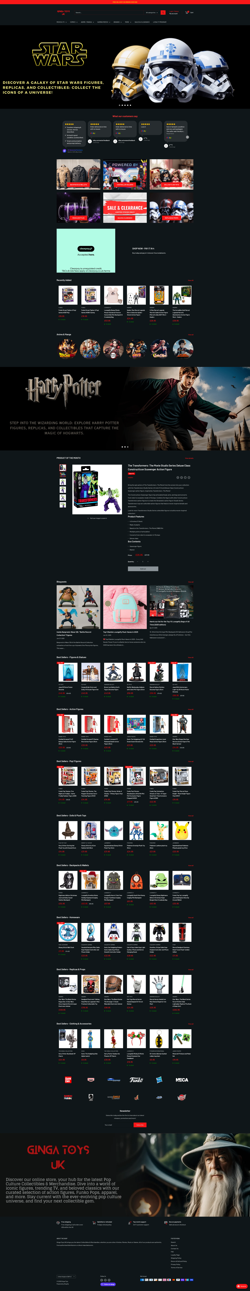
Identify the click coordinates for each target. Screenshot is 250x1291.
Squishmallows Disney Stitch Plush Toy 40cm (113, 847)
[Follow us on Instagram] (105, 1280)
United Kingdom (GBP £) (64, 1276)
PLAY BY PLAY (63, 843)
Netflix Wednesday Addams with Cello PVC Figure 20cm (136, 688)
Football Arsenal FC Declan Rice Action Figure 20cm (89, 740)
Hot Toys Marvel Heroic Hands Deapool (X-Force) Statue (135, 1002)
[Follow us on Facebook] (101, 1280)
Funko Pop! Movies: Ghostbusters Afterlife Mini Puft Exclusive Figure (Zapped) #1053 (135, 794)
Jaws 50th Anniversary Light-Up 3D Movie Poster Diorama (181, 689)
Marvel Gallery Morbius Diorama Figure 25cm (157, 688)
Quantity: (131, 561)
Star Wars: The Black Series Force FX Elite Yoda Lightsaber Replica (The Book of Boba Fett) (182, 1003)
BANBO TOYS (62, 736)
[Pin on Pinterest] (181, 477)
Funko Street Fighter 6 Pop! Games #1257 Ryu (67, 311)
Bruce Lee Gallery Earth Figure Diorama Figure (111, 688)
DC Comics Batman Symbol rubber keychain (158, 1055)
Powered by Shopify (63, 1284)
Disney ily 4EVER (86, 843)
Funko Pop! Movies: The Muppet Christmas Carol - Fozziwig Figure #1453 (89, 793)
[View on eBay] (92, 133)
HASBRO (129, 307)
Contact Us (174, 1248)
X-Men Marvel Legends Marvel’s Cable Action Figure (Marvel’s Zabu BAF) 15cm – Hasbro (159, 313)
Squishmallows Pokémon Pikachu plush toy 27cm (180, 847)
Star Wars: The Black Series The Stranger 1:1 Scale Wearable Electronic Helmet (113, 1002)
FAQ (172, 1252)
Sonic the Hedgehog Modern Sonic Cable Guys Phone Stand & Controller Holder (113, 949)
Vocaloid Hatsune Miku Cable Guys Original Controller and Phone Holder (90, 949)
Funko (60, 788)
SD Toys (61, 684)
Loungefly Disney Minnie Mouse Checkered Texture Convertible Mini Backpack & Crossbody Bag (113, 313)
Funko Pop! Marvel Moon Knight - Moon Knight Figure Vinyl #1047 (181, 793)
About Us (174, 1245)
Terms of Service (176, 1267)
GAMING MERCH (102, 22)
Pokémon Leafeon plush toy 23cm (158, 847)
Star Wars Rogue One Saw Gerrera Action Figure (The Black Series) (181, 741)
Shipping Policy (176, 1258)
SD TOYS (129, 684)
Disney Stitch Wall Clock (66, 947)
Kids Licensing (63, 945)
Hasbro (175, 736)
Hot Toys (129, 997)
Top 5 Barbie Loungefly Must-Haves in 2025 (120, 632)
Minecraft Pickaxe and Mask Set (182, 1055)
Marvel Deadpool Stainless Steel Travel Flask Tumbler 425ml (181, 949)
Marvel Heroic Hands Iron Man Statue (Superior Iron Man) (158, 1002)
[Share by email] (189, 477)
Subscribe (140, 1125)
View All (191, 280)
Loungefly (84, 892)
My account (173, 13)
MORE (127, 22)
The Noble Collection (65, 1051)
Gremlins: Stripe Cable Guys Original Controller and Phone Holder (159, 949)
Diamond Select (109, 684)
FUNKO (60, 307)
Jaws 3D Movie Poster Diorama (66, 688)
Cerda (60, 892)
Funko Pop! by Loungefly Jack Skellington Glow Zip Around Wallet (181, 897)
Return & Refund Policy (179, 1261)
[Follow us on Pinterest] (109, 1280)
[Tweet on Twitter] (185, 477)
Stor (174, 945)
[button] (62, 137)
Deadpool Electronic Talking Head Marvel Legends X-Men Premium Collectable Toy (90, 1002)
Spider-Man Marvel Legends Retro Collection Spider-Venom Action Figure (136, 312)
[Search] (163, 12)
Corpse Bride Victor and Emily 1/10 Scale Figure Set (90, 688)
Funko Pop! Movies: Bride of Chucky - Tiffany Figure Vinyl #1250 (113, 793)
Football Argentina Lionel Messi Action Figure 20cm (158, 740)
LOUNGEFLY (107, 307)
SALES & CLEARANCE (142, 22)
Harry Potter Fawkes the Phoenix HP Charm (112, 1055)
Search (173, 1242)
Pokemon (130, 843)
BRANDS (117, 22)
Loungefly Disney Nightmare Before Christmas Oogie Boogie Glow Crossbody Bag (159, 897)
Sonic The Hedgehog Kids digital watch (89, 1055)
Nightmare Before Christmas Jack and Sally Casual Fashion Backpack (68, 897)
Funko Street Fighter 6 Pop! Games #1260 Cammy (90, 311)
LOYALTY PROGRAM (159, 22)
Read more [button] (170, 133)
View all (191, 335)
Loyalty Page (175, 1255)
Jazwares (107, 843)
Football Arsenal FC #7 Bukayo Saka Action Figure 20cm (67, 741)
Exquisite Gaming (86, 945)
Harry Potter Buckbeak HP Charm (67, 1055)
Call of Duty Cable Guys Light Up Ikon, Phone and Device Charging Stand (136, 949)
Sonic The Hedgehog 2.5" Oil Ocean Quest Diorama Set (136, 740)
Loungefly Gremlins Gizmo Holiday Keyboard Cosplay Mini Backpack (89, 897)
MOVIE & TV (61, 22)
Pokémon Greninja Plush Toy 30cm (136, 847)
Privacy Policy (175, 1264)
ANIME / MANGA (86, 22)
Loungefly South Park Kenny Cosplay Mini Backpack (136, 896)
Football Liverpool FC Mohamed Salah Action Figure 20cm (111, 741)
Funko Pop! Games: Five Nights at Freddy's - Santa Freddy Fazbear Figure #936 (67, 793)
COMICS (72, 22)
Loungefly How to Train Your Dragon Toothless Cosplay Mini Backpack (113, 897)
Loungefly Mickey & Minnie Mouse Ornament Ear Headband (135, 1056)
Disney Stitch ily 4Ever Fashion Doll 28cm (88, 847)
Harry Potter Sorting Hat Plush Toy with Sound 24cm (67, 847)
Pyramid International (157, 1051)
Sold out (143, 569)
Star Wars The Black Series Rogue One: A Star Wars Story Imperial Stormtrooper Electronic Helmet (68, 1003)
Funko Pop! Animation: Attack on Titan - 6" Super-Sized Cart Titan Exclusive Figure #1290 (158, 794)
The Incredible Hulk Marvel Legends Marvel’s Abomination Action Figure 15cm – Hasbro (181, 313)
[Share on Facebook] (177, 477)
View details (189, 458)
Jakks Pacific (131, 736)
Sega (82, 1051)
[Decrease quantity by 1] (138, 562)
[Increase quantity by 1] (148, 562)
